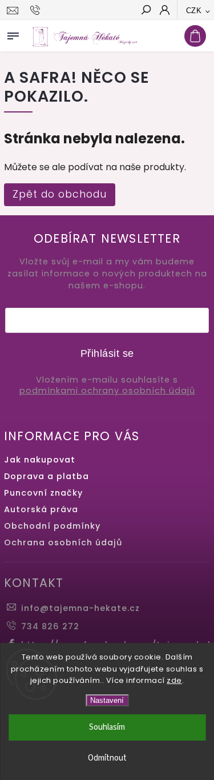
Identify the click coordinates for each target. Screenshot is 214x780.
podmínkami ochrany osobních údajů (107, 390)
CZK (194, 10)
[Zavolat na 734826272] (37, 10)
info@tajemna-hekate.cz (80, 608)
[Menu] (13, 33)
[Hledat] (145, 10)
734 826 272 (50, 626)
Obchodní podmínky (52, 526)
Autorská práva (41, 509)
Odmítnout (107, 758)
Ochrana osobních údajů (63, 542)
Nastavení (107, 700)
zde (174, 680)
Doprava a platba (46, 476)
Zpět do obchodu (60, 194)
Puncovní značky (43, 492)
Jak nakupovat (39, 459)
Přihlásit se (107, 353)
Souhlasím (107, 727)
